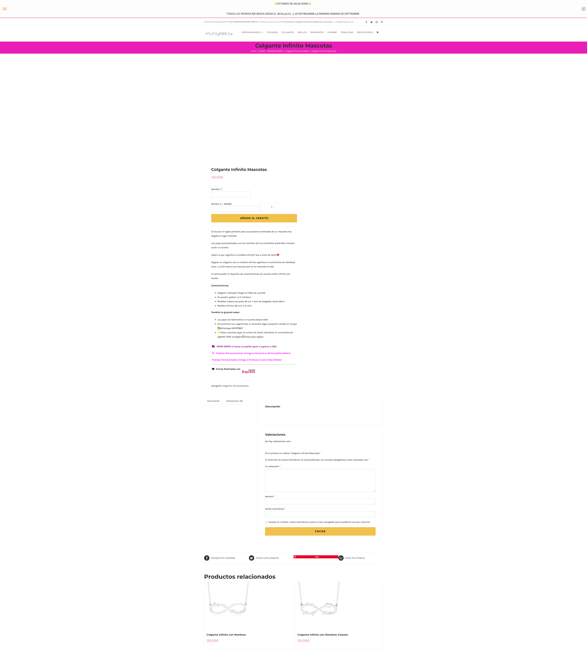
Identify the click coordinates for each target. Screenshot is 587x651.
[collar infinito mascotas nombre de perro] (247, 110)
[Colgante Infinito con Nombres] (248, 605)
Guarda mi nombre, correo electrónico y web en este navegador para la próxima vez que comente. (319, 522)
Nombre (270, 496)
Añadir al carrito (254, 218)
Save (317, 557)
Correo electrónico (275, 508)
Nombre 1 (216, 189)
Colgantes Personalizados (235, 385)
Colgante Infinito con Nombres (226, 634)
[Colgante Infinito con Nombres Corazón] (339, 605)
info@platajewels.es (344, 22)
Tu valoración (272, 466)
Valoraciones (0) (234, 401)
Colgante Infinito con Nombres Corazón (322, 634)
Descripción (213, 401)
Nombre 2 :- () (221, 204)
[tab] (213, 401)
